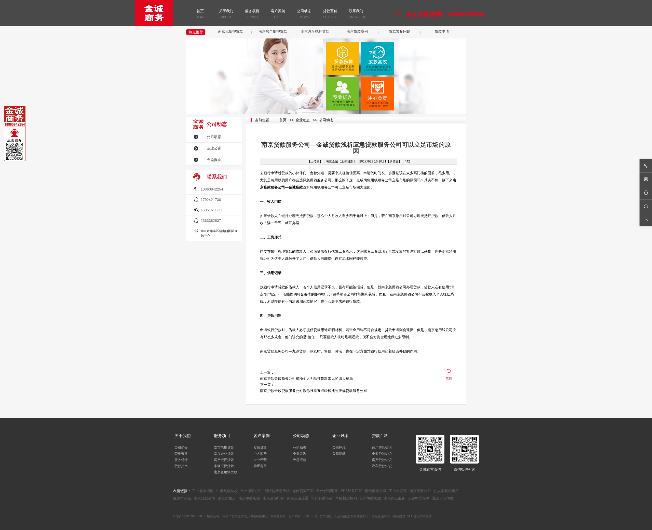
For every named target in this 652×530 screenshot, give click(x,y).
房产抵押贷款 (224, 460)
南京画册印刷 (273, 498)
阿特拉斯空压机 (277, 491)
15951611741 (212, 210)
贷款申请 (442, 31)
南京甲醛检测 (249, 498)
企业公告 (214, 148)
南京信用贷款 (224, 448)
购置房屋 (260, 466)
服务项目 (252, 14)
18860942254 (212, 189)
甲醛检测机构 (346, 498)
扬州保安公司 (375, 491)
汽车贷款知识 (382, 466)
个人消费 (260, 454)
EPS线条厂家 (351, 491)
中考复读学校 (227, 491)
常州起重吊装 (322, 498)
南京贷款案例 (357, 31)
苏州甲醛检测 (370, 498)
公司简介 (181, 448)
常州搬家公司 (251, 491)
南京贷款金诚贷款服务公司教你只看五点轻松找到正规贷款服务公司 (313, 391)
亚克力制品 (182, 498)
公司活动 (339, 454)
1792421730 (211, 200)
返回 (449, 378)
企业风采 (340, 435)
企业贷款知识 (382, 454)
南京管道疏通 (297, 498)
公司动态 (304, 14)
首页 (200, 14)
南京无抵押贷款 (230, 31)
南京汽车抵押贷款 (315, 31)
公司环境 (339, 448)
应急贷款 (260, 448)
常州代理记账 (327, 491)
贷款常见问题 (399, 31)
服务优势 (181, 460)
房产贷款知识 (382, 460)
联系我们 (356, 14)
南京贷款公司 (204, 498)
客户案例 (278, 14)
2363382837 (211, 221)
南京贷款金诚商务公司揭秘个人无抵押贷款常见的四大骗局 (306, 378)
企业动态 (303, 120)
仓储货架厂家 (303, 491)
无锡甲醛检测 (418, 498)
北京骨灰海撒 (443, 498)
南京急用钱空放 (225, 472)
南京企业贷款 (224, 454)
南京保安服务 (394, 498)
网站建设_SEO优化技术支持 (412, 516)
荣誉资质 (181, 454)
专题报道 (214, 160)
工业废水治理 (202, 491)
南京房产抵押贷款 (273, 31)
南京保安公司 (420, 491)
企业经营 (260, 460)
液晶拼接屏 (227, 498)
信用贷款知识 (382, 448)
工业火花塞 (398, 491)
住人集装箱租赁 (446, 491)
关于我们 (226, 14)
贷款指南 (181, 466)
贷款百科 (330, 14)
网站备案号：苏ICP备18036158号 (293, 516)
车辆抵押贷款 (224, 466)
